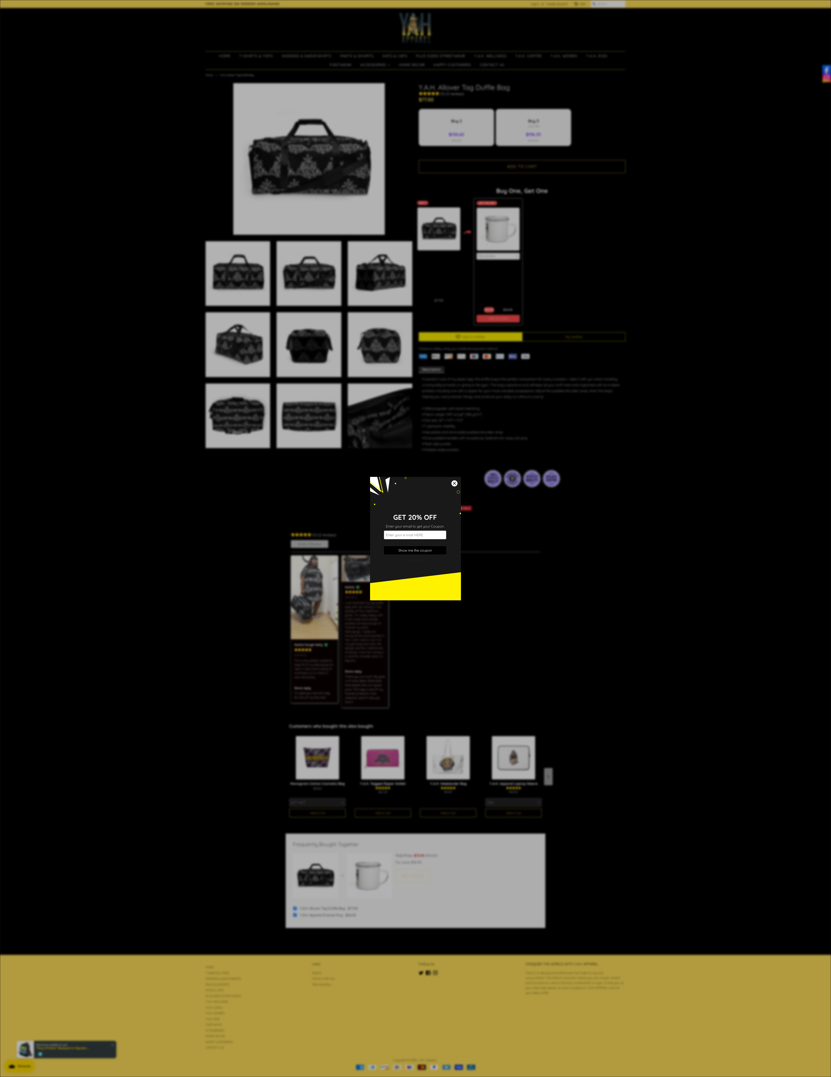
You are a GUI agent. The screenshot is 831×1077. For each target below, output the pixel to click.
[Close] (454, 483)
